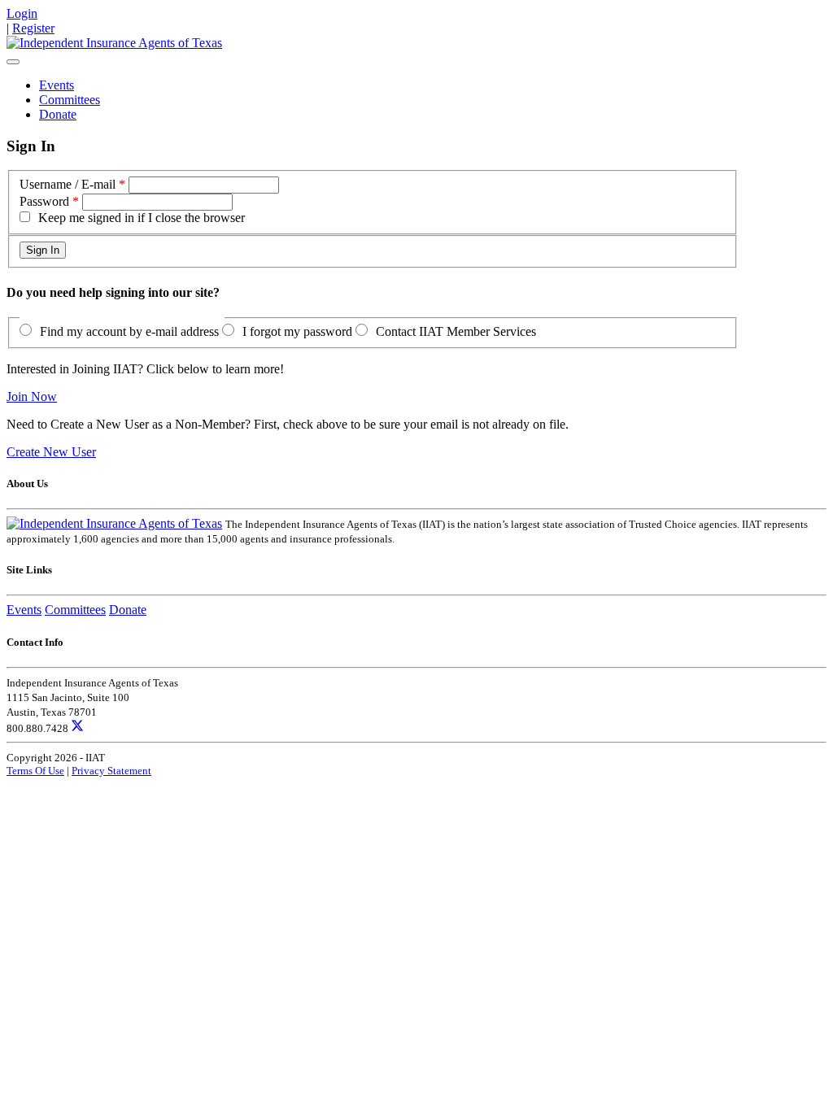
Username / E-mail (68, 184)
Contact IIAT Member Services (456, 331)
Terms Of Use (35, 771)
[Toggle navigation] (13, 61)
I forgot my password (297, 331)
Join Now (32, 396)
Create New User (51, 452)
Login (22, 13)
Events (56, 85)
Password (44, 201)
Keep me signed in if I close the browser (141, 217)
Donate (57, 114)
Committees (69, 100)
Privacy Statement (111, 771)
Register (33, 28)
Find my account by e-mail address (129, 331)
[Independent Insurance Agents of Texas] (114, 43)
